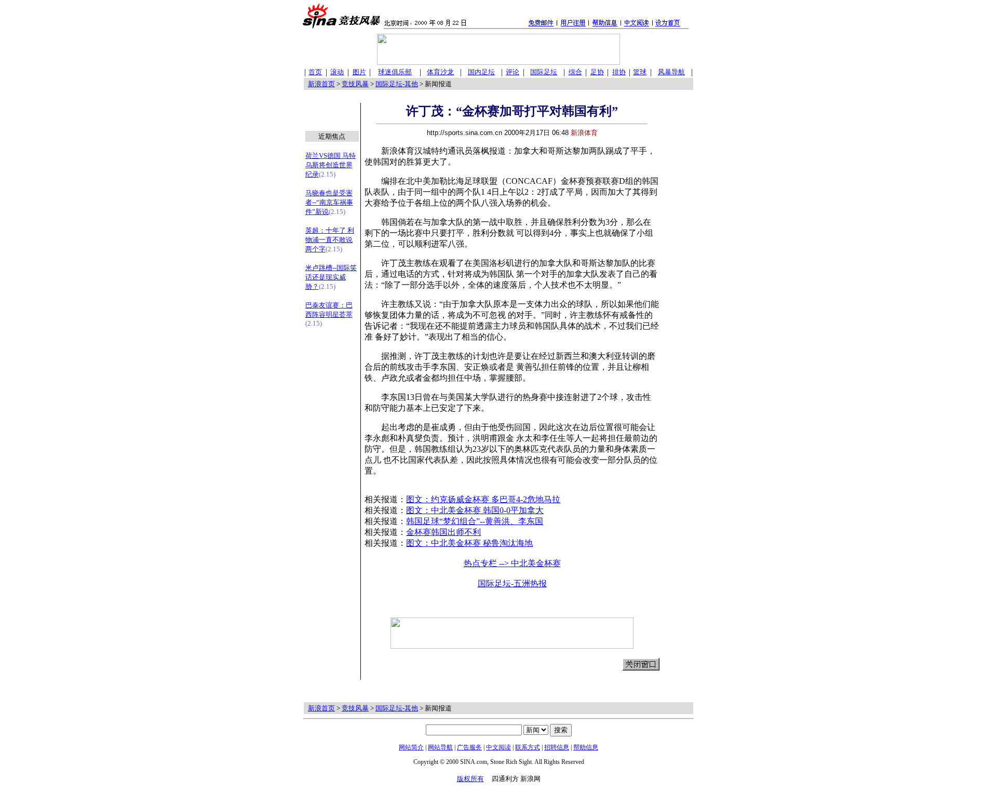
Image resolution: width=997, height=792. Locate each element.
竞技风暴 (355, 84)
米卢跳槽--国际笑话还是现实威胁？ (331, 277)
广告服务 (469, 747)
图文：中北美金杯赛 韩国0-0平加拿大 (475, 510)
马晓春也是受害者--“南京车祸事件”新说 (329, 202)
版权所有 (470, 779)
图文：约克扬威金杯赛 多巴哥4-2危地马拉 (483, 499)
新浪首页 (321, 84)
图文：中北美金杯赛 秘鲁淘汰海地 (469, 543)
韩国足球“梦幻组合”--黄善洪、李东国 (474, 521)
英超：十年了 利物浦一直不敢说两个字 (329, 239)
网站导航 (440, 747)
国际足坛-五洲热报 (512, 583)
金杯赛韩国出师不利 (443, 532)
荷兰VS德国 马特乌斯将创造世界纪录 (330, 165)
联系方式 (527, 747)
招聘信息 (556, 747)
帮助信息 (585, 747)
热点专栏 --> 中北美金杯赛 (512, 563)
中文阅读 (498, 747)
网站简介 (411, 747)
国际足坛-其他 (396, 84)
